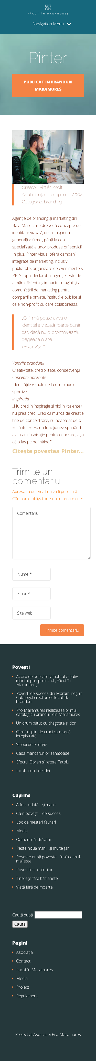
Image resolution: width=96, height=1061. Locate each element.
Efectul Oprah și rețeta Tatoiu (42, 762)
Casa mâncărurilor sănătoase (42, 753)
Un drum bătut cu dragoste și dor (46, 723)
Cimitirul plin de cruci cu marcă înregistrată (43, 734)
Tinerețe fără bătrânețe (37, 878)
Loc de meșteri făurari (36, 822)
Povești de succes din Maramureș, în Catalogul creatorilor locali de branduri (49, 697)
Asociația (24, 952)
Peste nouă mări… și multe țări (43, 848)
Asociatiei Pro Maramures (57, 1034)
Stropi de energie (31, 744)
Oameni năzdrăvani (33, 839)
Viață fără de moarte (34, 887)
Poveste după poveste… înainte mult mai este (48, 859)
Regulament (27, 996)
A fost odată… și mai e (36, 804)
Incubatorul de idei (33, 770)
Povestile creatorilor (34, 869)
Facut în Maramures (34, 969)
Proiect (22, 987)
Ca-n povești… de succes (38, 813)
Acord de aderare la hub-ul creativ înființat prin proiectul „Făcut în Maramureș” (47, 680)
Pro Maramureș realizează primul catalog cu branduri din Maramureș (48, 712)
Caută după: (23, 915)
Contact (23, 961)
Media (22, 831)
